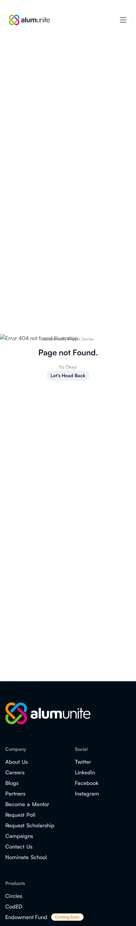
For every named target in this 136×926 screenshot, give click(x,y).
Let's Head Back (68, 375)
